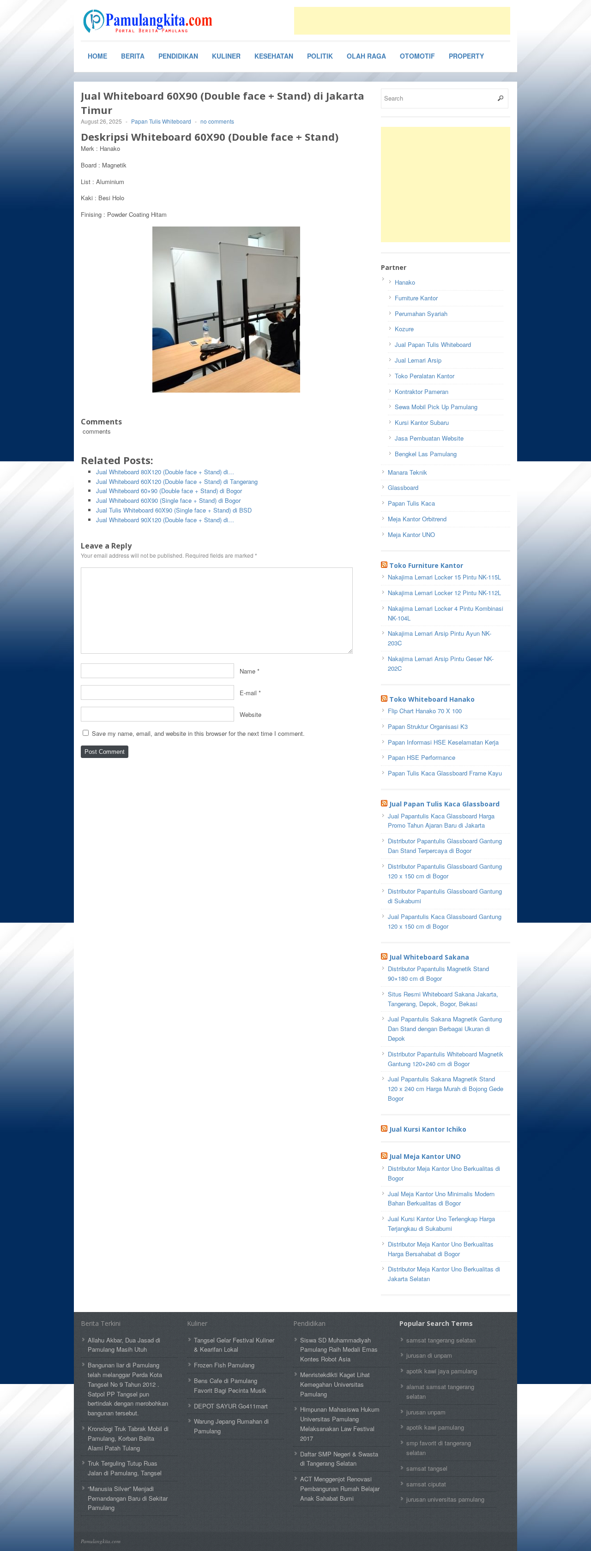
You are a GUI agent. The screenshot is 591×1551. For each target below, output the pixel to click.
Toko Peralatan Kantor (424, 375)
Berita (133, 55)
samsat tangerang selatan (441, 1340)
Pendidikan (178, 55)
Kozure (404, 328)
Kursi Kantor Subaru (422, 422)
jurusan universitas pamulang (445, 1499)
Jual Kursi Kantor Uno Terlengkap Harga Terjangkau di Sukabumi (441, 1223)
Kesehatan (273, 55)
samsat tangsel (426, 1468)
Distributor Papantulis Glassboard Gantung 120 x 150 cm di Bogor (445, 871)
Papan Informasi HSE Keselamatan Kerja (443, 742)
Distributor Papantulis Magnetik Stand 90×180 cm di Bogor (438, 973)
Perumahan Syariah (421, 313)
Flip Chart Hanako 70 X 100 (425, 710)
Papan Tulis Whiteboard (161, 121)
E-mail (248, 692)
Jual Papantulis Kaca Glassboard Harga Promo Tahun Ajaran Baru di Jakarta (441, 820)
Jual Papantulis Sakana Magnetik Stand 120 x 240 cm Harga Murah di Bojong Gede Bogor (445, 1088)
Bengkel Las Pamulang (426, 453)
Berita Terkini (101, 1323)
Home (97, 55)
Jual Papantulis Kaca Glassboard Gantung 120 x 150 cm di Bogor (444, 921)
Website (250, 714)
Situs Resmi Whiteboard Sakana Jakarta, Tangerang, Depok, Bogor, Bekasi (443, 999)
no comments (217, 121)
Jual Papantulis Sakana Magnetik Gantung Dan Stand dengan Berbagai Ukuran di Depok (445, 1028)
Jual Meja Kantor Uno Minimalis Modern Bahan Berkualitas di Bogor (441, 1198)
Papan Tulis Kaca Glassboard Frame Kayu (445, 773)
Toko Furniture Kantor (426, 565)
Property (466, 55)
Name (247, 671)
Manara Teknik (407, 472)
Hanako (405, 282)
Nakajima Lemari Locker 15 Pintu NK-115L (444, 577)
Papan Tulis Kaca (411, 503)
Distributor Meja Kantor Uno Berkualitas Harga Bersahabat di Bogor (441, 1249)
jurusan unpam (426, 1412)
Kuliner (226, 55)
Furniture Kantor (416, 297)
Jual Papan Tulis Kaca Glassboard (444, 803)
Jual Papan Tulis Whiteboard (433, 344)
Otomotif (417, 55)
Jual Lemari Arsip (418, 360)
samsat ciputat (426, 1483)
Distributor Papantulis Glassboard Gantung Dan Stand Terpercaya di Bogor (445, 845)
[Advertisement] (402, 21)
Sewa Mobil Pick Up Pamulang (436, 406)
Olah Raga (366, 55)
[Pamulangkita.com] (150, 21)
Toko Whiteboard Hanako (432, 699)
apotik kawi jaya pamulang (441, 1370)
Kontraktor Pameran (421, 391)
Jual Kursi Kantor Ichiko (427, 1129)
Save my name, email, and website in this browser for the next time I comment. (198, 733)
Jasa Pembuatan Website (429, 438)
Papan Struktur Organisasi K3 (428, 726)
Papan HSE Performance (421, 757)
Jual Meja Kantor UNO (425, 1156)
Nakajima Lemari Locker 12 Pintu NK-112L (444, 592)
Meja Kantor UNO (411, 534)
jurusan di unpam (429, 1355)
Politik (320, 55)
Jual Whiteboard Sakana (429, 957)
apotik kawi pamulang (435, 1427)
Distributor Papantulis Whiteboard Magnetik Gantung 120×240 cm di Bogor (445, 1059)
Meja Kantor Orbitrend (417, 518)
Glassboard (403, 487)
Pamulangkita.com (101, 1541)
